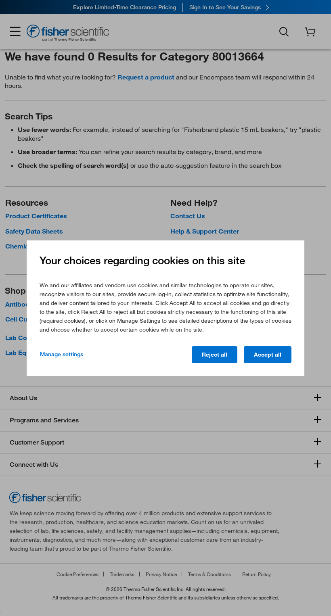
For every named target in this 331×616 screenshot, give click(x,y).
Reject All (214, 354)
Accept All (267, 354)
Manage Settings (61, 354)
